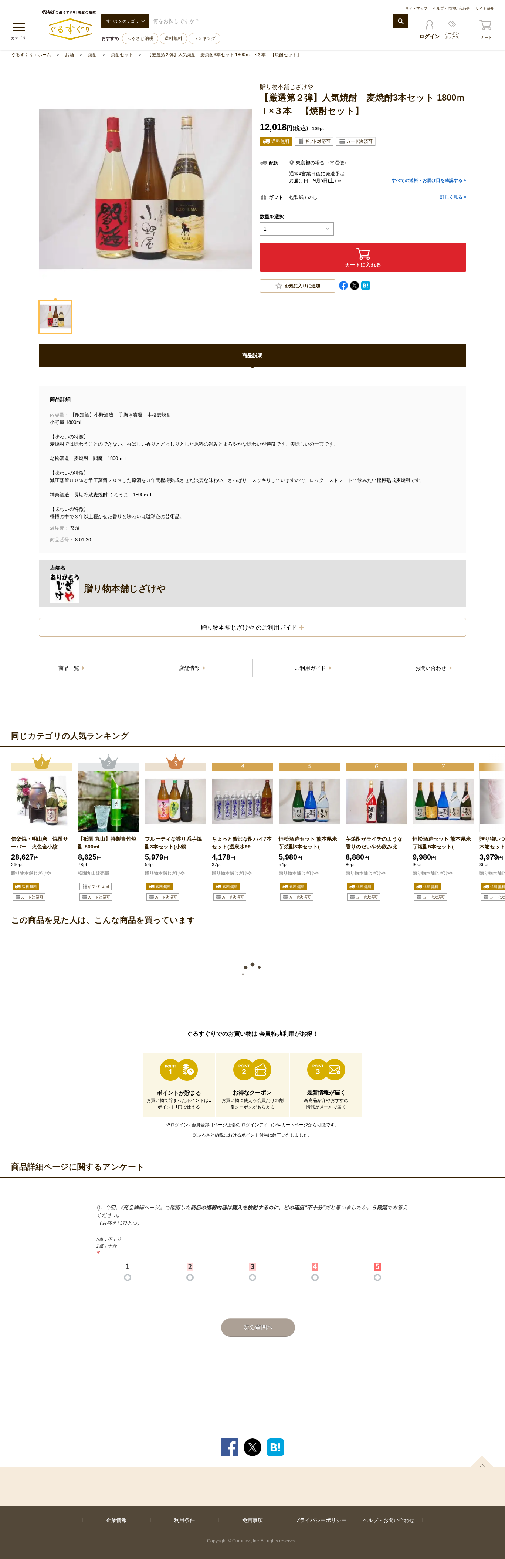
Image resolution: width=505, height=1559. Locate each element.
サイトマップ (416, 8)
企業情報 (116, 1520)
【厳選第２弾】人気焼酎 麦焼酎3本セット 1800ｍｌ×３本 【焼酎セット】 (224, 54)
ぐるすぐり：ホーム (31, 54)
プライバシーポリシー (320, 1520)
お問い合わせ (431, 668)
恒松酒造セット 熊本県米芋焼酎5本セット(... (442, 843)
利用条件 (184, 1520)
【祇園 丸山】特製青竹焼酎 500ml (107, 843)
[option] (41, 828)
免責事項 (252, 1520)
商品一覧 (69, 668)
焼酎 (92, 54)
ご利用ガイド (311, 668)
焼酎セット (122, 54)
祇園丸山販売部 (93, 873)
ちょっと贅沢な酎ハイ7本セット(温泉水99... (242, 843)
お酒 (69, 54)
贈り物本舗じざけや (31, 873)
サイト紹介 (484, 8)
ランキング (204, 38)
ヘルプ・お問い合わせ (451, 8)
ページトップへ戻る (482, 1461)
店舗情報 (190, 668)
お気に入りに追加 (302, 285)
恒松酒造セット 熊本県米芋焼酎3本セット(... (308, 843)
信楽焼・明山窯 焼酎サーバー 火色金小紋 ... (39, 843)
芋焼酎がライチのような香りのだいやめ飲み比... (374, 843)
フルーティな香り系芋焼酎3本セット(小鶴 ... (173, 843)
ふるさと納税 (140, 38)
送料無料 (173, 38)
